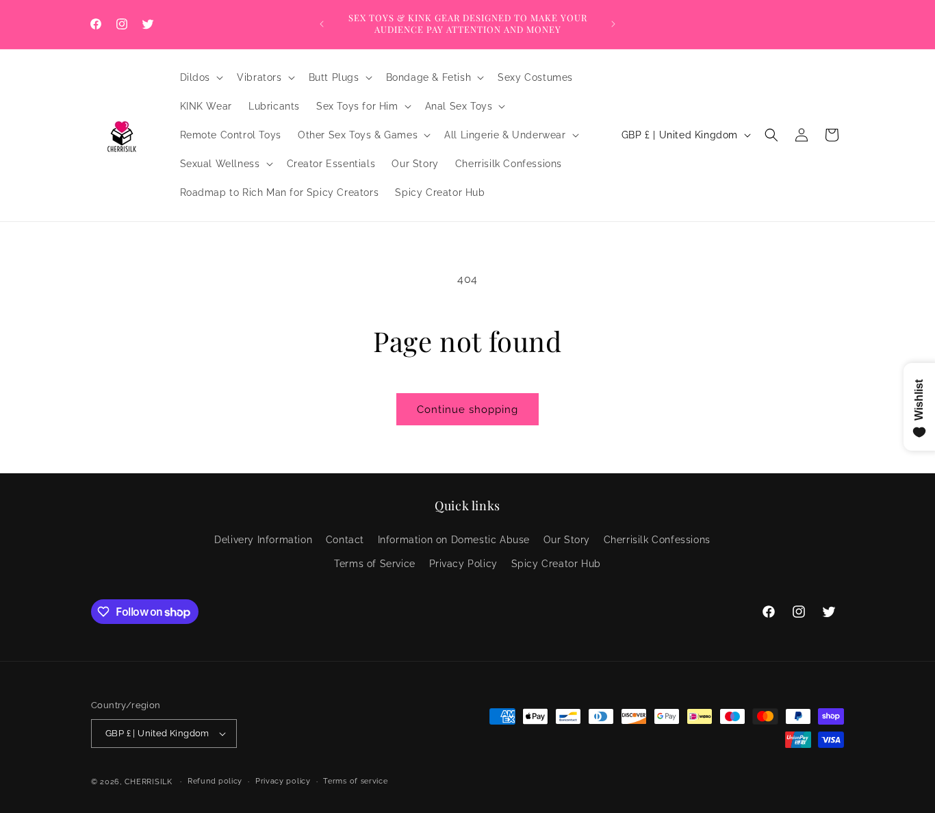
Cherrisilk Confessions (657, 539)
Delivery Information (263, 539)
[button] (200, 77)
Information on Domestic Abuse (454, 539)
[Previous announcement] (322, 24)
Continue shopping (467, 409)
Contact (345, 539)
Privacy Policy (463, 563)
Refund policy (215, 781)
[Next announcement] (613, 24)
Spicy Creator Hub (556, 563)
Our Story (566, 539)
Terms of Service (374, 563)
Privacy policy (283, 781)
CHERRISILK (148, 781)
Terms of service (355, 781)
